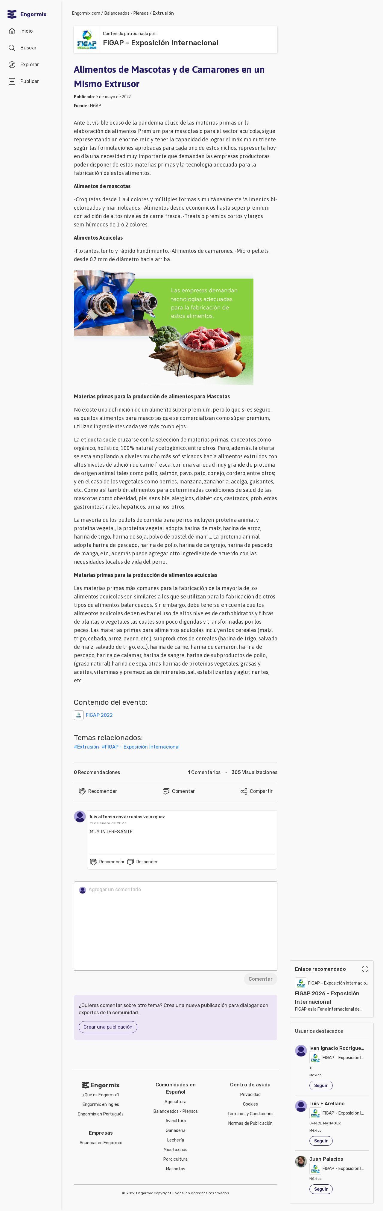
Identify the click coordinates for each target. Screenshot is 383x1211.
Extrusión (163, 13)
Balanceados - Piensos (126, 13)
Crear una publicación (108, 1027)
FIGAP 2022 (99, 715)
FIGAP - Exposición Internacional (142, 747)
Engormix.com (86, 13)
